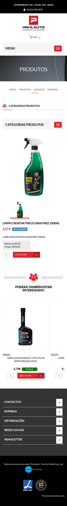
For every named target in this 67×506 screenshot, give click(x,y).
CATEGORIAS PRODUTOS (24, 124)
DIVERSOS (53, 89)
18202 (6, 354)
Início (12, 89)
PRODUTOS (25, 89)
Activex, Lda (58, 496)
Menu (10, 48)
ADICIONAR (21, 255)
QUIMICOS (39, 89)
